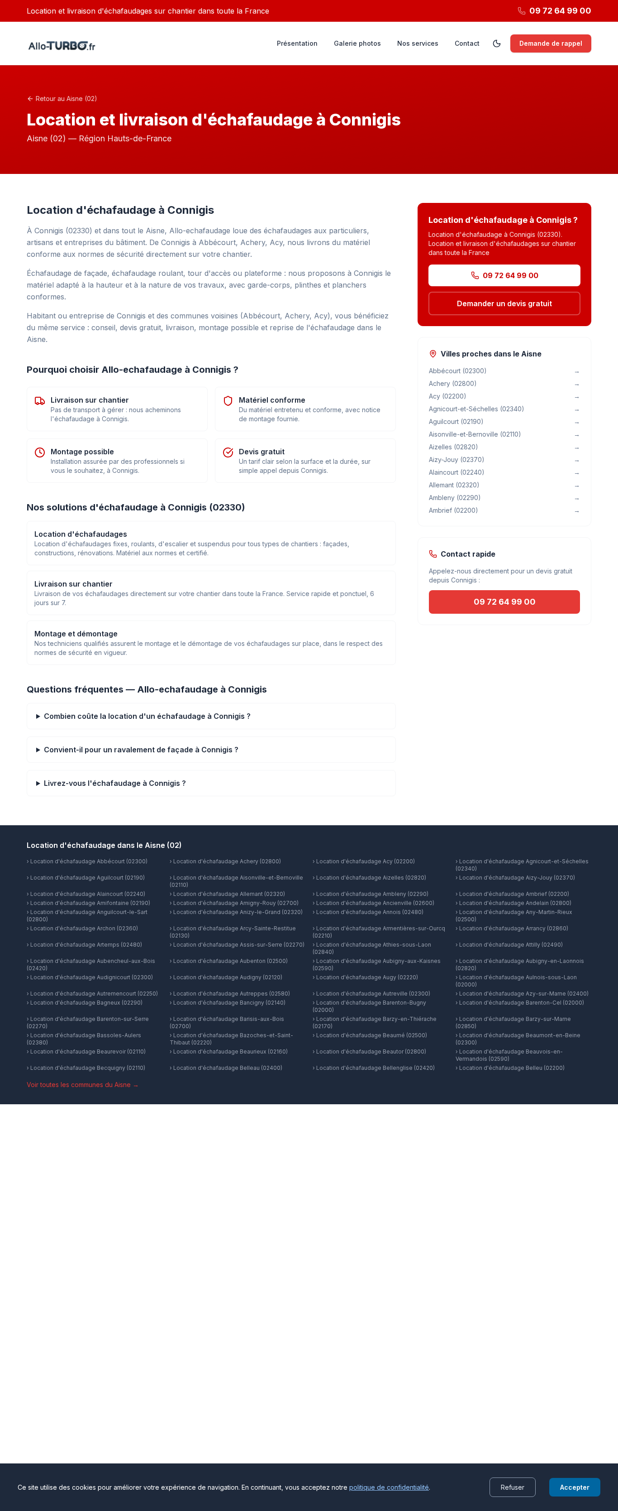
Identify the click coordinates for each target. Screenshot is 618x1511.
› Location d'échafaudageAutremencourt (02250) (92, 993)
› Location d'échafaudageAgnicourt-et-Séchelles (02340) (522, 865)
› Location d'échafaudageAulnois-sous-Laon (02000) (516, 981)
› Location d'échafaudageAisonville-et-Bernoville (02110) (236, 881)
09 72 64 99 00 (510, 275)
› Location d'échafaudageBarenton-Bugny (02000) (369, 1006)
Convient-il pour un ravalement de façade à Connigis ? (141, 749)
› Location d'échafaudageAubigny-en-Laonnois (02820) (520, 965)
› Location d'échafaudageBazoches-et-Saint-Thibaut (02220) (231, 1039)
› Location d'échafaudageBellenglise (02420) (374, 1067)
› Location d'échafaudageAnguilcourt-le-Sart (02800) (87, 916)
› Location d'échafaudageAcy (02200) (364, 861)
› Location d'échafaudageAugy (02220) (365, 977)
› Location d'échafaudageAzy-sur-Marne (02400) (522, 993)
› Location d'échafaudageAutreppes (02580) (230, 993)
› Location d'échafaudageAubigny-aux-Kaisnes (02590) (377, 965)
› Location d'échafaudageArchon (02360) (82, 928)
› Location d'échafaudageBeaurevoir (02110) (86, 1051)
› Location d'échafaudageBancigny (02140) (227, 1002)
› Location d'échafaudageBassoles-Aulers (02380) (84, 1039)
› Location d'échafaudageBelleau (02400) (226, 1067)
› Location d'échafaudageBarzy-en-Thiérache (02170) (375, 1022)
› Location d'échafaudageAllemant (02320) (227, 893)
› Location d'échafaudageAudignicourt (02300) (90, 977)
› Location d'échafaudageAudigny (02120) (226, 977)
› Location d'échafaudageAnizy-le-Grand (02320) (236, 912)
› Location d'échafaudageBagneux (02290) (85, 1002)
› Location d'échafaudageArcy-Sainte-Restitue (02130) (233, 932)
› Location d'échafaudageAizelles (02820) (369, 877)
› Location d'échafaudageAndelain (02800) (513, 903)
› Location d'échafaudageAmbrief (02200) (512, 893)
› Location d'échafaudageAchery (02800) (225, 861)
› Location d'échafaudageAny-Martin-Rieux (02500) (514, 916)
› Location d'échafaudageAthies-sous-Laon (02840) (372, 948)
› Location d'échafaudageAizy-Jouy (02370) (515, 877)
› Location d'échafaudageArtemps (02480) (84, 944)
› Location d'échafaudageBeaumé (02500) (370, 1035)
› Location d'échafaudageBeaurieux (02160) (229, 1051)
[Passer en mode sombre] (497, 43)
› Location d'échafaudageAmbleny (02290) (370, 893)
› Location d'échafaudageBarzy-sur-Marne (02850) (513, 1022)
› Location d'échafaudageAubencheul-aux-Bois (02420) (91, 965)
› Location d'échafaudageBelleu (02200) (510, 1067)
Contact (467, 43)
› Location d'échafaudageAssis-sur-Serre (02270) (237, 944)
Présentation (297, 43)
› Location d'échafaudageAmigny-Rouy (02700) (234, 903)
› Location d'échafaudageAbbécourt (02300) (87, 861)
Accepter (574, 1487)
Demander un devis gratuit (504, 303)
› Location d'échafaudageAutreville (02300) (371, 993)
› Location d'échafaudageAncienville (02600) (373, 903)
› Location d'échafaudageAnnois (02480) (368, 912)
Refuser (512, 1487)
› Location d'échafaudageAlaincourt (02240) (86, 893)
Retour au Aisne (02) (66, 98)
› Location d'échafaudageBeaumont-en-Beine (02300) (518, 1039)
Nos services (417, 43)
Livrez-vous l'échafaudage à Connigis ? (115, 783)
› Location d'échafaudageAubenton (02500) (229, 961)
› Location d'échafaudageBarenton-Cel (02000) (520, 1002)
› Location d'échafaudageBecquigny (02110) (86, 1067)
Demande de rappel (550, 43)
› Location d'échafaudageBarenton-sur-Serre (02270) (88, 1022)
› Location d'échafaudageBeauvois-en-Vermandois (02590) (509, 1055)
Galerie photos (357, 43)
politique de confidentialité (389, 1487)
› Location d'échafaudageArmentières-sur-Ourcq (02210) (379, 932)
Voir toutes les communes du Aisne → (83, 1084)
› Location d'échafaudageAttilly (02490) (509, 944)
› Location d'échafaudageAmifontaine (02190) (88, 903)
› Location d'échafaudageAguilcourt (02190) (86, 877)
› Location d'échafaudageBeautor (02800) (369, 1051)
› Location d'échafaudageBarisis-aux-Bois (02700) (227, 1022)
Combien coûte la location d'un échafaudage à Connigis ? (147, 716)
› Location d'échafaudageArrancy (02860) (512, 928)
